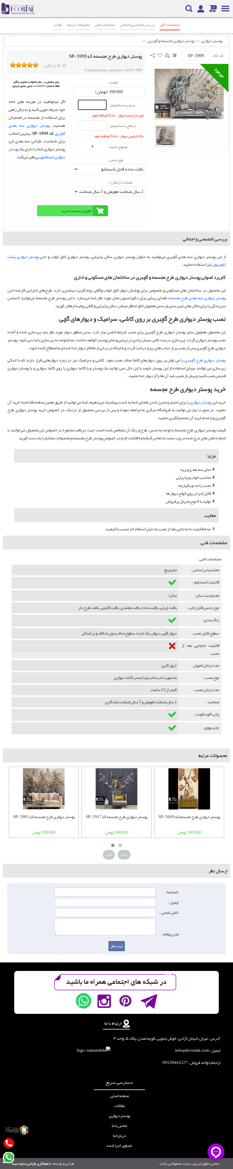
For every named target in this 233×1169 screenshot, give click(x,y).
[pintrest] (125, 1000)
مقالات (119, 1106)
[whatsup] (83, 1000)
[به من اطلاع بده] (174, 55)
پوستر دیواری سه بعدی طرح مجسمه (197, 298)
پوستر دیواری (211, 41)
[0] (165, 136)
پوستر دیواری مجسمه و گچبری (170, 41)
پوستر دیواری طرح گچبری (205, 360)
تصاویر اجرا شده (119, 1146)
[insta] (104, 1000)
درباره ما (119, 1136)
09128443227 (175, 1062)
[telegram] (148, 1000)
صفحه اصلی (119, 1096)
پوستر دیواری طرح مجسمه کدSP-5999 (105, 56)
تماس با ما (119, 1126)
